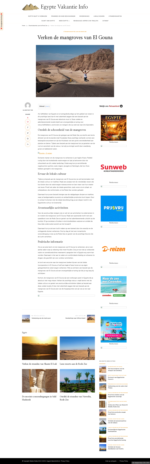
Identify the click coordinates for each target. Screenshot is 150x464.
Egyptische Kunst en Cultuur (117, 375)
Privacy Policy (65, 461)
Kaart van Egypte (48, 21)
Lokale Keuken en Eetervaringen (118, 392)
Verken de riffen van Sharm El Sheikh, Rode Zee (118, 406)
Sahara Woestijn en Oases (116, 419)
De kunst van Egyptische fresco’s (116, 378)
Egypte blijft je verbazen (37, 16)
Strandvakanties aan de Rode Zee (75, 31)
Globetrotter (28, 110)
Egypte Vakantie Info (64, 7)
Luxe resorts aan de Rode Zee (73, 364)
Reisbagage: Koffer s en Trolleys (86, 21)
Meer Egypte (63, 21)
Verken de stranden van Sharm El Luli (39, 364)
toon (47, 106)
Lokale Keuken (99, 16)
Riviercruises (84, 16)
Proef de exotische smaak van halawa (117, 413)
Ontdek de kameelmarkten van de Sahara (117, 422)
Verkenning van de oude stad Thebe (117, 387)
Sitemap (105, 21)
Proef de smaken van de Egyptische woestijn (116, 396)
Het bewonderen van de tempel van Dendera (116, 369)
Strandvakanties (115, 16)
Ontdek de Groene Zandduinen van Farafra (115, 448)
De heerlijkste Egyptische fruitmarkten (116, 430)
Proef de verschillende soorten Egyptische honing (117, 439)
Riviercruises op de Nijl (115, 366)
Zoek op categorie (110, 461)
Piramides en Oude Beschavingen (63, 16)
